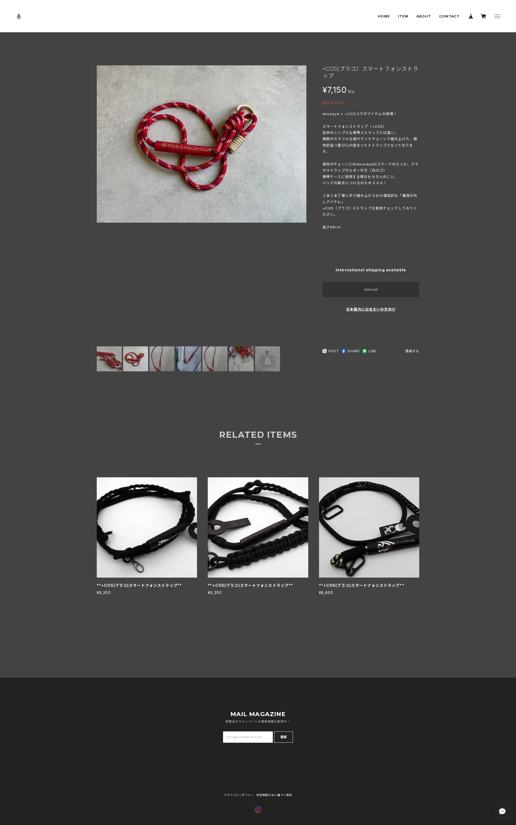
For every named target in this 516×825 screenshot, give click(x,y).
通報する (412, 351)
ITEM (403, 16)
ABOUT (424, 16)
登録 (283, 737)
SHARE (353, 351)
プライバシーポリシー (239, 794)
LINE (372, 351)
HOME (384, 16)
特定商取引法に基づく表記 (274, 794)
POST (333, 351)
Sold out (371, 289)
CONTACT (449, 16)
